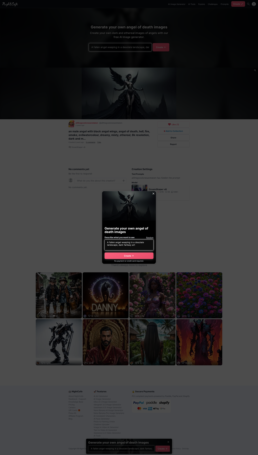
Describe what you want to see (120, 237)
